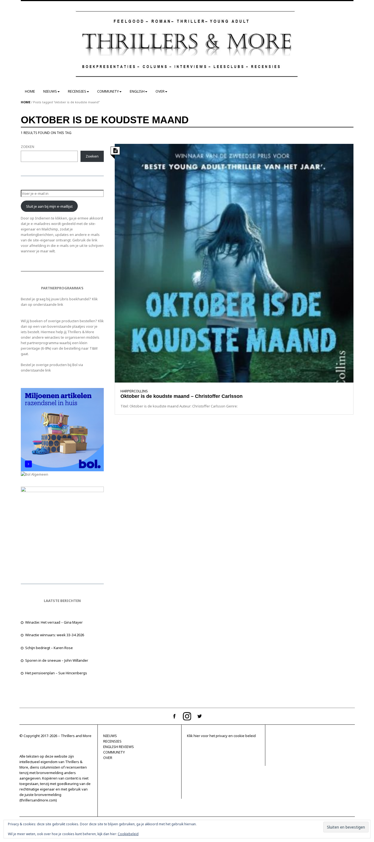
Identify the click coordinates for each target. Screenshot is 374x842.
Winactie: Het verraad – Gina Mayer (54, 622)
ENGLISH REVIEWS (118, 746)
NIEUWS (50, 91)
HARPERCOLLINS (134, 391)
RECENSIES (77, 91)
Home (25, 102)
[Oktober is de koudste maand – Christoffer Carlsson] (234, 262)
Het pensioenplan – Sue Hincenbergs (56, 672)
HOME (30, 91)
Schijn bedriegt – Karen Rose (49, 647)
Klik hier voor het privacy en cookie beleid (221, 735)
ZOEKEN (27, 146)
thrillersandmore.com (38, 800)
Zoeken (92, 156)
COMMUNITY (108, 91)
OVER (160, 91)
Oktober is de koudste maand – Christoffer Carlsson (182, 396)
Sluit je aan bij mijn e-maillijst (49, 206)
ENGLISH (137, 91)
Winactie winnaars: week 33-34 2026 (54, 634)
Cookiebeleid (128, 834)
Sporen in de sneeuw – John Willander (56, 660)
